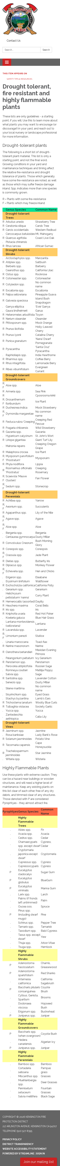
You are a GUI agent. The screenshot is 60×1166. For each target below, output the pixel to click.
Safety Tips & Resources (19, 79)
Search (46, 49)
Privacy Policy (12, 1139)
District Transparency (18, 1144)
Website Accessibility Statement (24, 1148)
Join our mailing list (39, 1162)
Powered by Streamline (18, 1153)
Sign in (40, 1153)
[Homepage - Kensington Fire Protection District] (30, 19)
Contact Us (13, 40)
